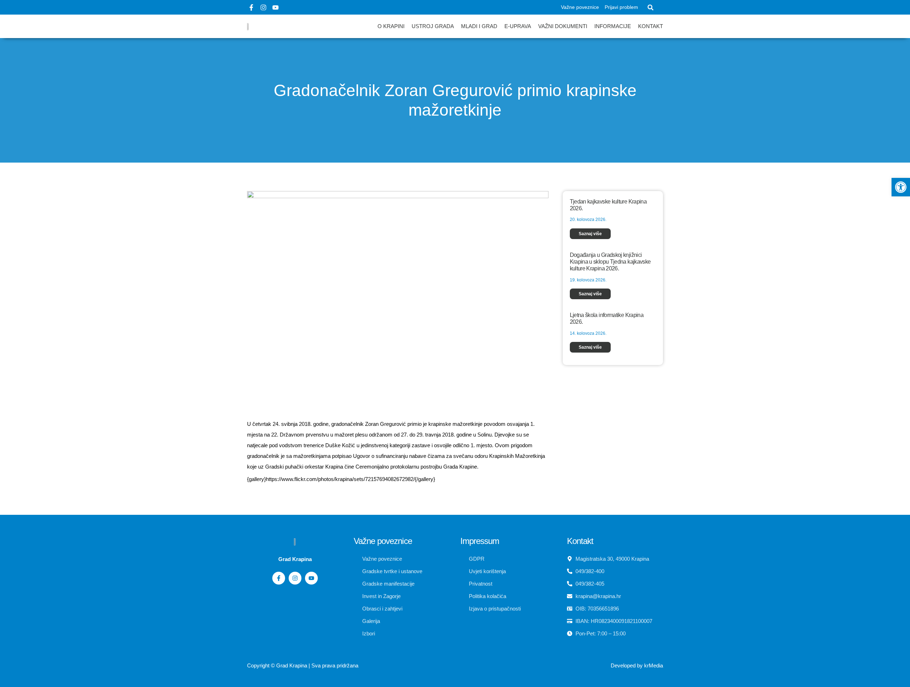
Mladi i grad (479, 26)
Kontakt (650, 26)
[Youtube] (275, 7)
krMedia (653, 665)
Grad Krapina (291, 665)
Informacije (612, 26)
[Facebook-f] (251, 7)
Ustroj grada (433, 26)
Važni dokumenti (562, 26)
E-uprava (517, 26)
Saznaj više (590, 233)
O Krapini (391, 26)
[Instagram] (263, 7)
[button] (650, 7)
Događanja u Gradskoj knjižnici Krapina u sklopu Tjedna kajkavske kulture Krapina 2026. (610, 261)
